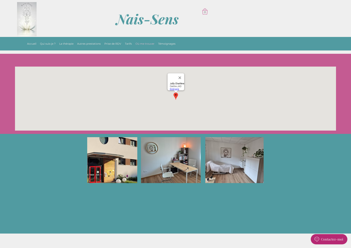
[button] (204, 11)
